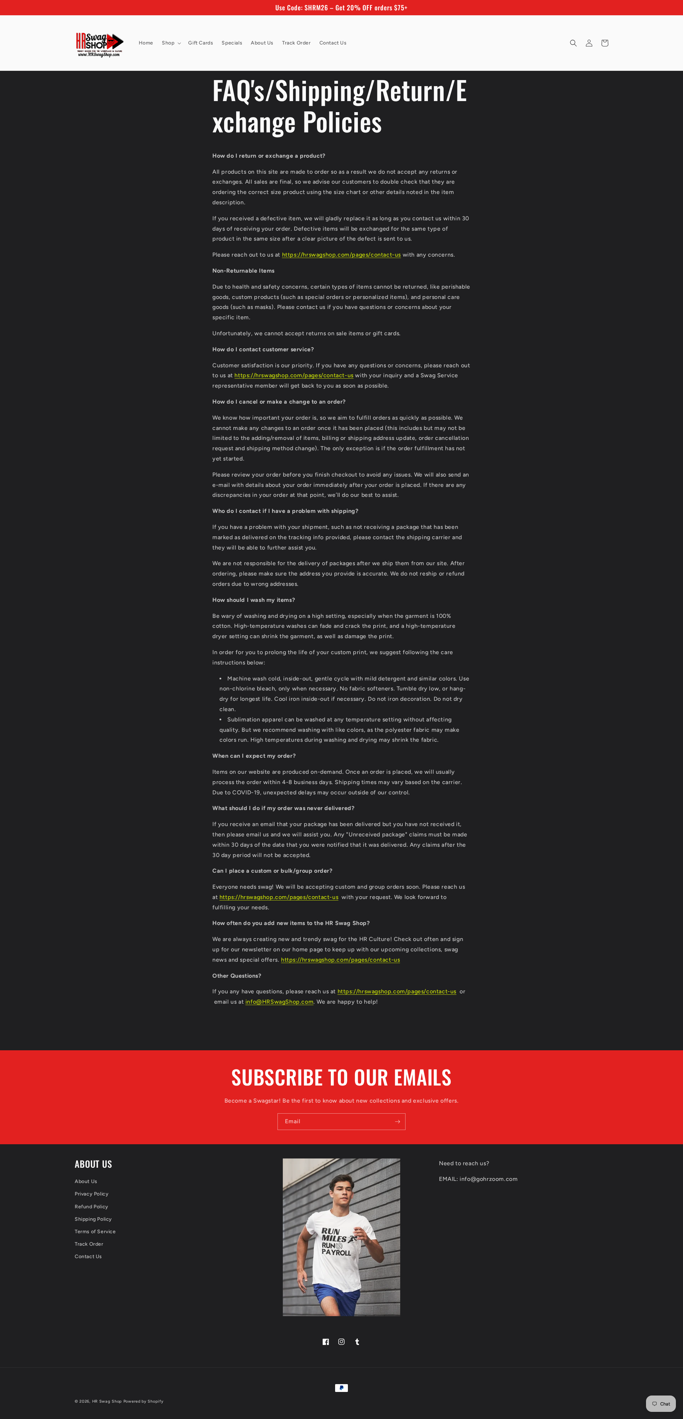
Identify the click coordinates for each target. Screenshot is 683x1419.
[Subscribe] (397, 1121)
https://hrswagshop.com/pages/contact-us (341, 254)
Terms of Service (95, 1232)
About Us (86, 1181)
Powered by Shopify (143, 1401)
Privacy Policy (91, 1194)
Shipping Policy (93, 1219)
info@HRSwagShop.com (279, 1001)
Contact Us (88, 1257)
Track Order (89, 1244)
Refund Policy (91, 1207)
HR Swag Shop (107, 1401)
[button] (171, 43)
